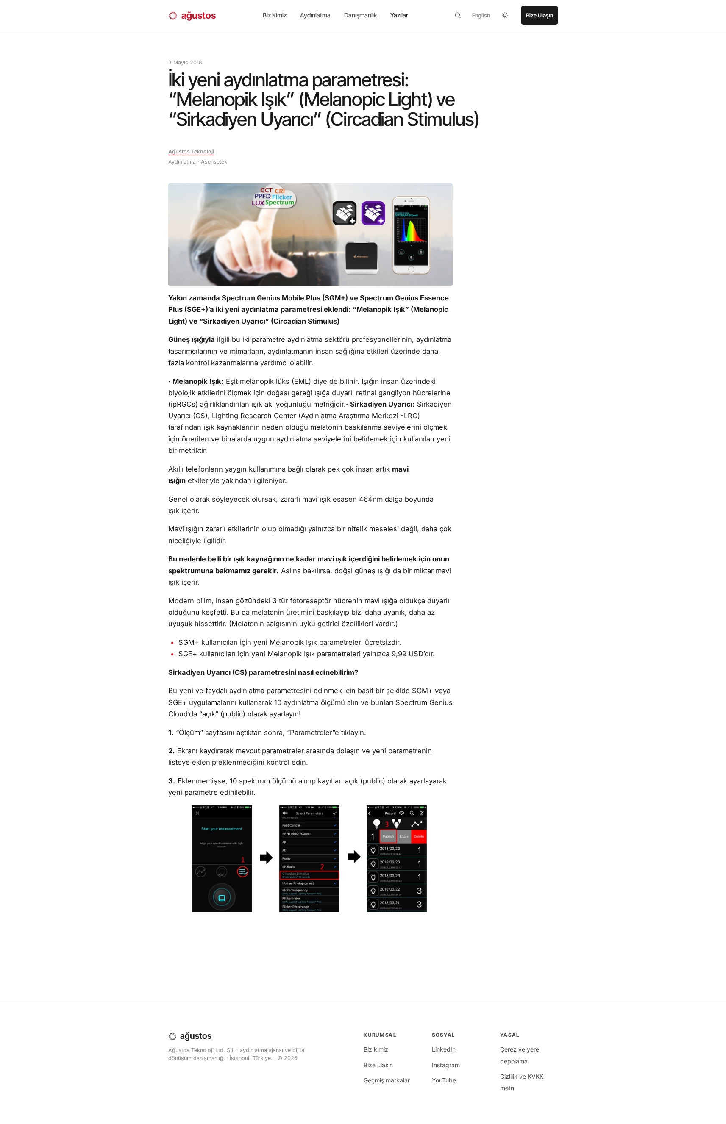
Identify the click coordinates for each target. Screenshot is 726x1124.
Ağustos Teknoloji (191, 151)
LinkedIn (444, 1049)
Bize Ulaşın (539, 15)
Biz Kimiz (275, 15)
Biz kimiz (376, 1049)
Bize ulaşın (378, 1064)
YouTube (444, 1080)
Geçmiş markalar (387, 1080)
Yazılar (399, 15)
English (481, 15)
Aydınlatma (315, 15)
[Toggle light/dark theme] (504, 15)
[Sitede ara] (457, 15)
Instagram (446, 1064)
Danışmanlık (360, 15)
